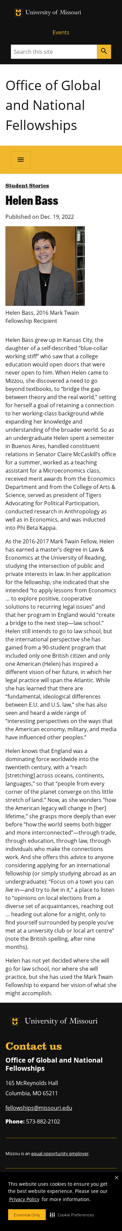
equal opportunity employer (59, 1153)
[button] (72, 1214)
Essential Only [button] (27, 1215)
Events (61, 32)
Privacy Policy (24, 1199)
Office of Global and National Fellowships (53, 105)
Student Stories (27, 186)
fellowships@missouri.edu (38, 1108)
